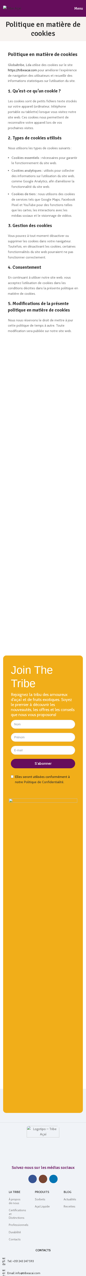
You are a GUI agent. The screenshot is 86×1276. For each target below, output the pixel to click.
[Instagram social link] (43, 1179)
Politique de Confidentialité (43, 782)
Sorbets (40, 1199)
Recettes (69, 1206)
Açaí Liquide (42, 1206)
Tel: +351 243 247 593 (20, 1261)
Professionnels (15, 1225)
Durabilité (15, 1232)
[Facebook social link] (32, 1179)
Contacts (15, 1239)
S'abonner (43, 763)
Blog (67, 1192)
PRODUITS (42, 1192)
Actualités (70, 1199)
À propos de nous (14, 1201)
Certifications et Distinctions (15, 1214)
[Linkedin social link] (53, 1179)
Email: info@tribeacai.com (23, 1273)
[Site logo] (12, 8)
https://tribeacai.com (22, 70)
